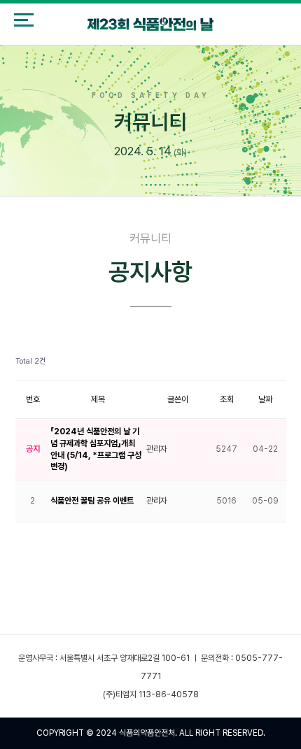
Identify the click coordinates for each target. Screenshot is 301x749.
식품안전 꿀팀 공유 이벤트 (92, 501)
